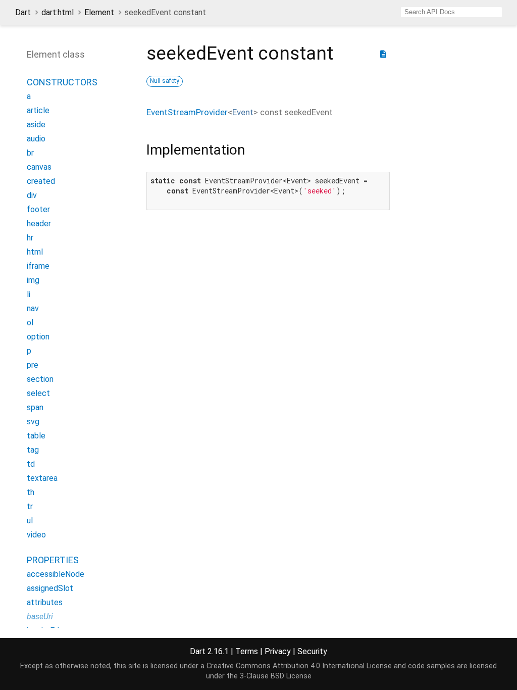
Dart (23, 12)
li (28, 294)
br (30, 153)
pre (32, 365)
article (38, 110)
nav (33, 308)
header (39, 223)
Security (312, 651)
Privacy (278, 651)
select (38, 393)
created (41, 181)
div (32, 195)
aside (36, 124)
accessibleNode (55, 574)
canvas (39, 167)
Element (99, 12)
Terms (246, 651)
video (36, 534)
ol (30, 322)
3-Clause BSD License (276, 676)
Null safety (164, 80)
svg (33, 421)
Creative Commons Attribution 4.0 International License (299, 666)
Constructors (62, 82)
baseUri (40, 616)
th (30, 492)
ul (30, 520)
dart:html (57, 12)
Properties (53, 560)
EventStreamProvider (187, 112)
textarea (42, 478)
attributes (45, 602)
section (40, 379)
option (38, 336)
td (31, 464)
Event (242, 112)
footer (38, 209)
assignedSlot (50, 588)
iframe (38, 266)
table (36, 435)
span (35, 407)
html (35, 252)
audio (36, 138)
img (33, 280)
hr (30, 237)
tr (30, 506)
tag (33, 450)
